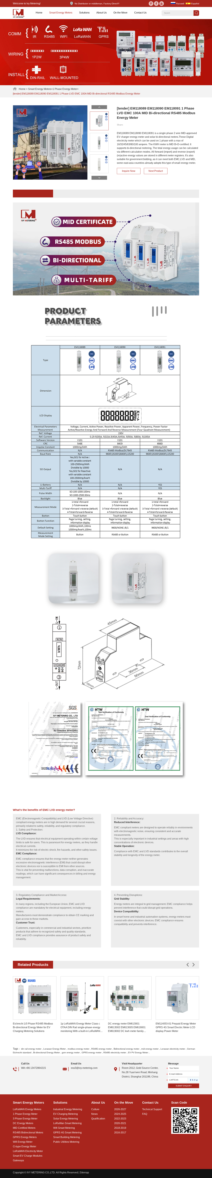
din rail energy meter (31, 1049)
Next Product (156, 171)
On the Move (120, 12)
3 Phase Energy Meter (25, 1118)
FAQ (144, 1114)
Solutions (84, 12)
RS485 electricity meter (114, 1052)
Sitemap (84, 1172)
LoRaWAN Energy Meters (27, 1109)
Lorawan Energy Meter (54, 1049)
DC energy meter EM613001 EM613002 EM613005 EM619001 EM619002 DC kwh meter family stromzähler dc (127, 1027)
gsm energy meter (71, 1052)
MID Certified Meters (24, 1128)
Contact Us (140, 12)
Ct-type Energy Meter (24, 1146)
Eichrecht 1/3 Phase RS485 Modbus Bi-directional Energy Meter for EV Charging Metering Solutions (33, 1027)
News (94, 1114)
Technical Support (152, 1109)
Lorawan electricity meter (172, 1049)
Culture (95, 1109)
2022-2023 (120, 1118)
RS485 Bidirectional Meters (28, 1132)
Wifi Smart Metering (64, 1128)
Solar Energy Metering (65, 1118)
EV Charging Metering (65, 1114)
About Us (101, 12)
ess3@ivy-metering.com (84, 1068)
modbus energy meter (78, 1049)
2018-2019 (120, 1128)
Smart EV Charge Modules (27, 1155)
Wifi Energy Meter (22, 1142)
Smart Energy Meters (60, 12)
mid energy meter (150, 1049)
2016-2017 (120, 1132)
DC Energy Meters (23, 1123)
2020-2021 (120, 1123)
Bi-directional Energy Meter (46, 1052)
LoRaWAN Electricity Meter (28, 1151)
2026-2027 (120, 1109)
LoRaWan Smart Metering (67, 1123)
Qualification (98, 1118)
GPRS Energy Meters (25, 1137)
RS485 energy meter (101, 1049)
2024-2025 (120, 1114)
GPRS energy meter (91, 1052)
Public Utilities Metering (66, 1142)
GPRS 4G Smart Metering (67, 1132)
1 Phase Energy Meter (65, 89)
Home (39, 12)
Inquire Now (128, 171)
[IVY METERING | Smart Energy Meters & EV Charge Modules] (20, 13)
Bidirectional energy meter (126, 1049)
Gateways (18, 1160)
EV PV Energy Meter (138, 1052)
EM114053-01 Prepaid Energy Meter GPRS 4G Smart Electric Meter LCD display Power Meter (176, 1027)
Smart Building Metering (66, 1137)
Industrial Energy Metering (67, 1109)
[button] (193, 965)
